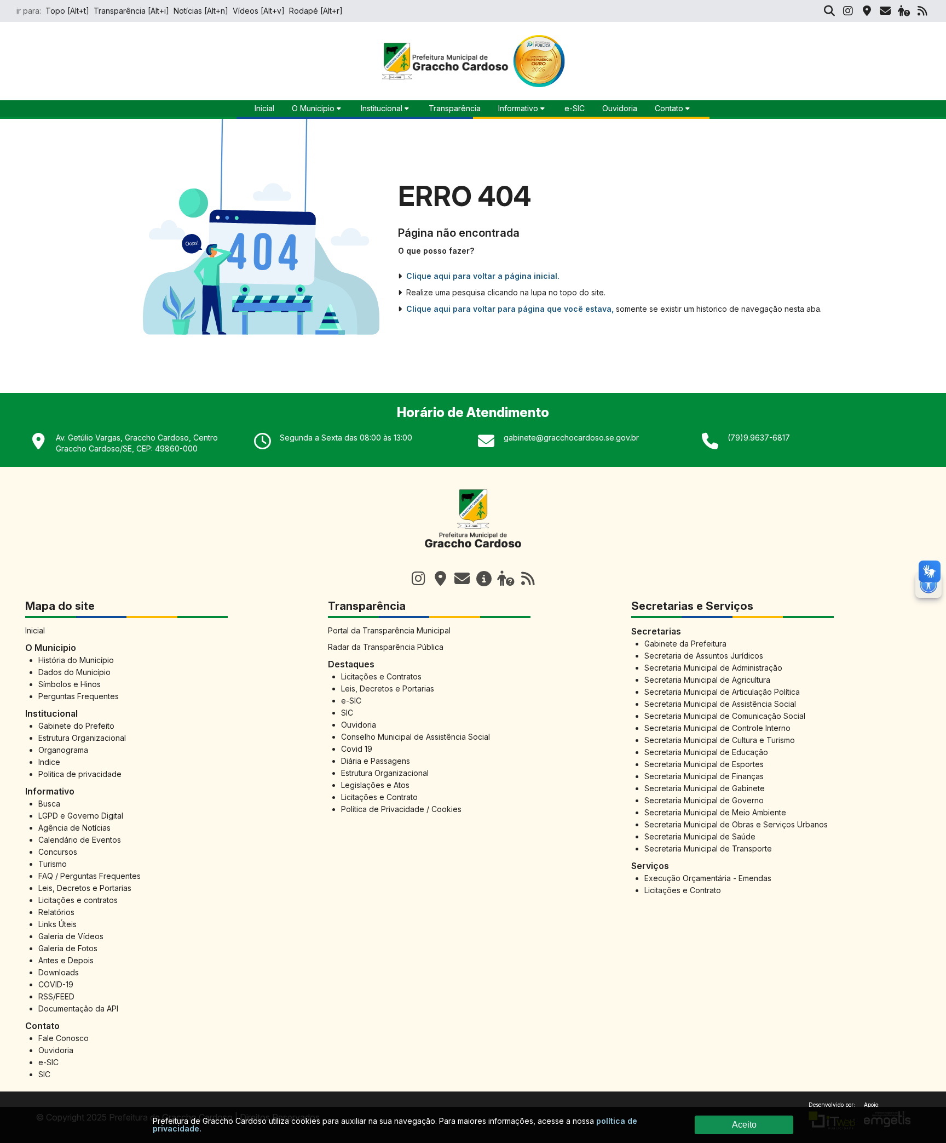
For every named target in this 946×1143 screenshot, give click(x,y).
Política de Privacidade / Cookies (401, 809)
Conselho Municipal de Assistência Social (415, 736)
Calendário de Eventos (79, 839)
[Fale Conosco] (462, 578)
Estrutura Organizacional (82, 737)
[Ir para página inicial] (473, 553)
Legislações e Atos (375, 785)
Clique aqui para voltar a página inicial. (482, 276)
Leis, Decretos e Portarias (84, 888)
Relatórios (56, 912)
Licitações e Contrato (379, 797)
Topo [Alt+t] (67, 10)
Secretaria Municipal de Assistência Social (720, 703)
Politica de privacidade (80, 774)
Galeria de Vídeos (70, 936)
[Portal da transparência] (484, 578)
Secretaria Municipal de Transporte (708, 848)
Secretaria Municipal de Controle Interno (717, 728)
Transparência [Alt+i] (131, 10)
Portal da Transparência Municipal (389, 630)
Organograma (63, 750)
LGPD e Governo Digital (80, 815)
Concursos (57, 851)
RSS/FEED (56, 996)
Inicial (35, 630)
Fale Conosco (63, 1038)
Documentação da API (78, 1008)
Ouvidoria (619, 108)
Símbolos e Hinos (69, 684)
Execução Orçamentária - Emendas (707, 878)
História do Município (76, 660)
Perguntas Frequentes (78, 696)
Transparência (455, 108)
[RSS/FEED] (922, 11)
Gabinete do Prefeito (76, 725)
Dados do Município (74, 672)
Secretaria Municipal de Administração (713, 667)
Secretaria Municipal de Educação (706, 752)
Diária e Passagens (375, 760)
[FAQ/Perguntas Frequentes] (904, 11)
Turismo (52, 863)
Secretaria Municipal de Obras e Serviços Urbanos (736, 824)
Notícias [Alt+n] (201, 10)
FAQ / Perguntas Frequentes (89, 876)
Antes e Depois (66, 960)
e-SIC (574, 108)
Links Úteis (57, 924)
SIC (44, 1074)
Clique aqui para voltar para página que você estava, (510, 308)
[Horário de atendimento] (440, 578)
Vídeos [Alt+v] (259, 10)
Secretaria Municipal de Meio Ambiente (715, 812)
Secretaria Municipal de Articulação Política (722, 691)
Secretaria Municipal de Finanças (704, 776)
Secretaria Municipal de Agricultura (707, 679)
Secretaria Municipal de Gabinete (704, 788)
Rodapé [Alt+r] (316, 10)
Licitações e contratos (78, 900)
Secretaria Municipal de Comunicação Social (724, 716)
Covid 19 (356, 748)
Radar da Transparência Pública (385, 646)
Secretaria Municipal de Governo (704, 800)
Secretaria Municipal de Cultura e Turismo (719, 740)
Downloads (58, 972)
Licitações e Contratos (381, 676)
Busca (49, 803)
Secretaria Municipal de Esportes (704, 764)
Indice (49, 762)
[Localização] (867, 11)
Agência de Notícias (74, 827)
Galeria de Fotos (67, 948)
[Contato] (885, 11)
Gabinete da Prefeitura (685, 643)
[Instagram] (848, 11)
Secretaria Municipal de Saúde (699, 836)
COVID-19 (55, 984)
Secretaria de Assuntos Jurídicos (703, 655)
